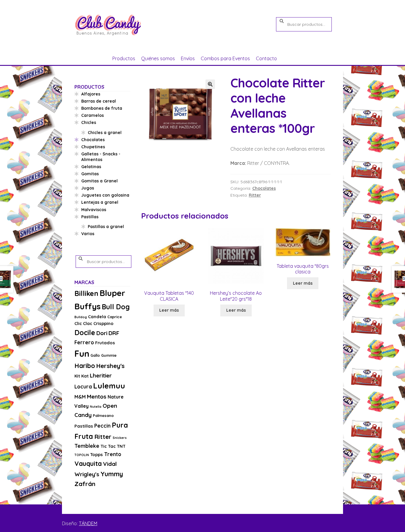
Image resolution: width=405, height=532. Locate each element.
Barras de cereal (98, 101)
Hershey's (110, 365)
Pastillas (89, 216)
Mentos (96, 396)
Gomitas (90, 173)
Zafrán (84, 484)
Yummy (112, 474)
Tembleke (86, 446)
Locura (83, 386)
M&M (80, 397)
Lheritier (101, 375)
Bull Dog (116, 306)
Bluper (112, 293)
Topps (96, 454)
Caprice (114, 316)
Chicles (88, 122)
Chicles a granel (105, 132)
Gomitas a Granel (99, 181)
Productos (123, 58)
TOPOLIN (81, 455)
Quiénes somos (158, 58)
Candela (97, 316)
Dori (101, 333)
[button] (210, 84)
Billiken (86, 293)
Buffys (87, 306)
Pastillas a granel (106, 226)
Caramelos (92, 115)
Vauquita (88, 463)
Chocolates (264, 188)
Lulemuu (109, 385)
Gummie (109, 355)
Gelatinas (91, 166)
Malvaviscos (93, 209)
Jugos (87, 188)
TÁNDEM (88, 523)
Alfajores (90, 94)
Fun (81, 353)
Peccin (102, 426)
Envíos (188, 58)
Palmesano (103, 415)
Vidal (110, 463)
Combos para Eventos (225, 58)
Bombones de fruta (101, 108)
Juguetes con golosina (105, 195)
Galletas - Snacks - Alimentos (100, 157)
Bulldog (80, 317)
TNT (121, 446)
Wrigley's (86, 474)
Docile (84, 332)
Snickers (120, 438)
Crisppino (103, 323)
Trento (112, 454)
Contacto (266, 58)
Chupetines (93, 146)
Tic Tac (108, 446)
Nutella (95, 406)
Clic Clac (83, 323)
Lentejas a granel (99, 202)
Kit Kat (81, 376)
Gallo (95, 355)
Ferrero (84, 342)
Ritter (255, 195)
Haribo (84, 365)
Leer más (169, 310)
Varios (87, 233)
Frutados (105, 342)
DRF (114, 333)
